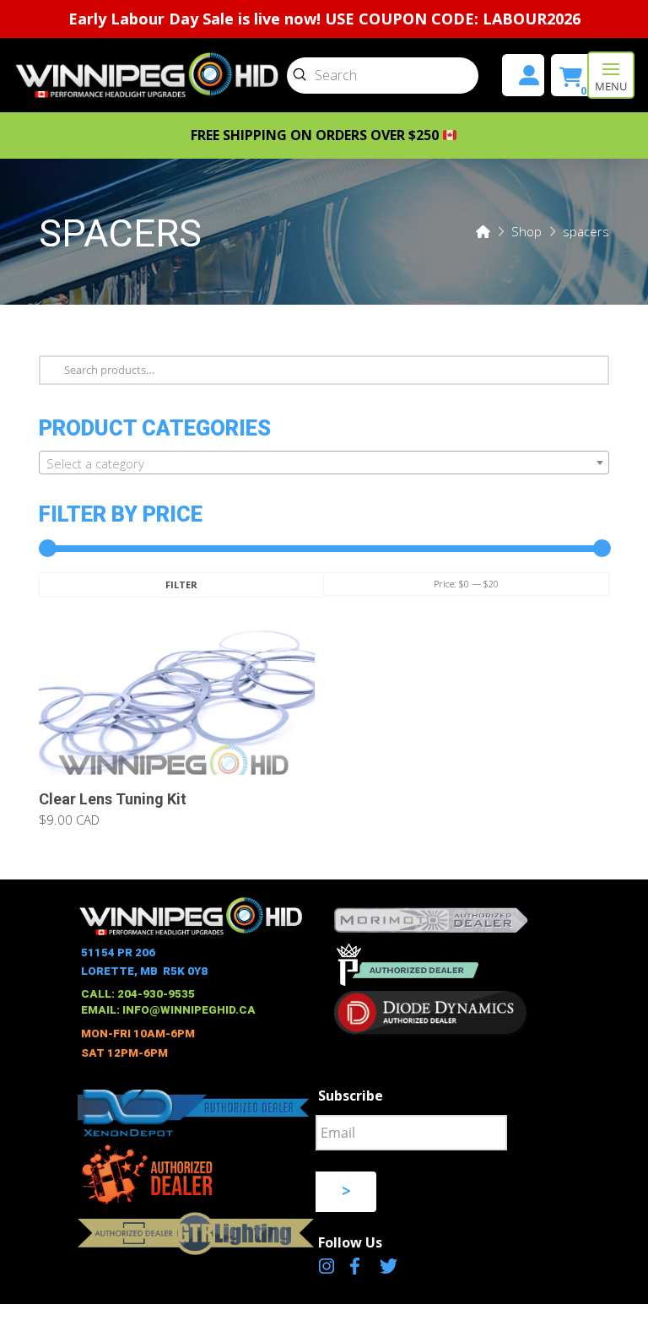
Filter (181, 584)
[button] (610, 75)
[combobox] (324, 462)
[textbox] (324, 463)
